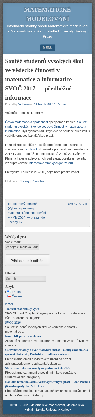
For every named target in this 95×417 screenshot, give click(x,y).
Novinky (25, 181)
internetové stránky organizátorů (51, 163)
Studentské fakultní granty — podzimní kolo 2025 (37, 368)
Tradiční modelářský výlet (22, 309)
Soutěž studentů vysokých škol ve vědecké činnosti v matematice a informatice (46, 126)
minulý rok (31, 149)
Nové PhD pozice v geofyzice (23, 336)
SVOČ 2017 (77, 204)
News (9, 304)
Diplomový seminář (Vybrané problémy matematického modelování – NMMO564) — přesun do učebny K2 (27, 213)
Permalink (38, 181)
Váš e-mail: (13, 242)
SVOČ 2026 (13, 322)
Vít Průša (24, 104)
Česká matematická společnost (26, 122)
